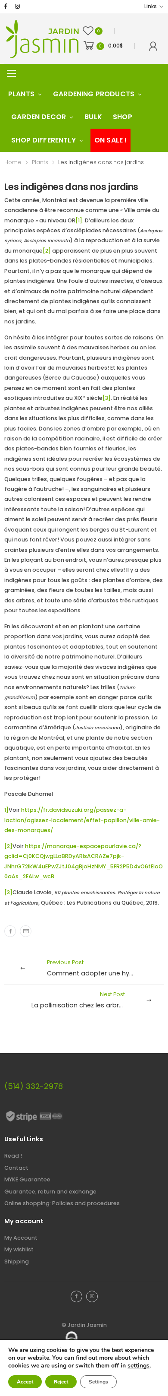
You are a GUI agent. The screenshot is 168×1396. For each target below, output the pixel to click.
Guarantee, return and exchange (50, 1191)
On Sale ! (110, 140)
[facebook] (5, 7)
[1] (78, 220)
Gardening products (93, 94)
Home (13, 162)
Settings (98, 1381)
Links (150, 6)
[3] (107, 398)
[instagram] (17, 7)
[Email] (25, 931)
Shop (122, 117)
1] (6, 810)
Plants (21, 94)
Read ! (13, 1155)
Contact (16, 1167)
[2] (47, 250)
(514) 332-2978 (33, 1086)
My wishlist (19, 1249)
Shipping (16, 1261)
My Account (20, 1237)
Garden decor (38, 117)
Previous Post (101, 968)
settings (138, 1366)
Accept (25, 1381)
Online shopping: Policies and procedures (62, 1203)
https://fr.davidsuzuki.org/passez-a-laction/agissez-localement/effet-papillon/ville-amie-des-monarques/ (82, 820)
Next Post (97, 1000)
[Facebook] (10, 931)
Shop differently (43, 140)
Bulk (93, 117)
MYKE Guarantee (27, 1179)
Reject (61, 1381)
